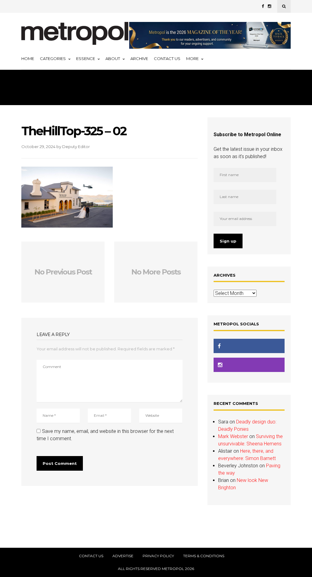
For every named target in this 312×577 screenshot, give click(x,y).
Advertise (122, 556)
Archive (139, 58)
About (112, 58)
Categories (53, 58)
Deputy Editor (76, 146)
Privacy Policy (158, 556)
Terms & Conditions (203, 556)
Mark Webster (233, 436)
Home (27, 58)
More (192, 58)
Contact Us (167, 58)
